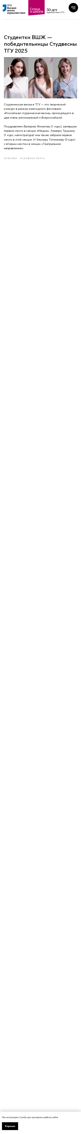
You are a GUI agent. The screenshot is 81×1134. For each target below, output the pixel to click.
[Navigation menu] (73, 7)
